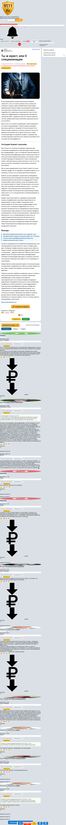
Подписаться (16, 319)
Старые (23, 329)
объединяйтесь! (15, 16)
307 (55, 53)
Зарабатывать (6, 68)
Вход (1, 39)
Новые (15, 329)
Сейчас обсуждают (16, 41)
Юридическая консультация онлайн (9, 18)
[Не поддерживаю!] (9, 357)
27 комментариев (20, 306)
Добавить (34, 824)
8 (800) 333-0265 (46, 43)
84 (53, 50)
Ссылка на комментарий (6, 344)
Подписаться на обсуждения (32, 325)
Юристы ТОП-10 (5, 41)
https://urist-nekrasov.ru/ (8, 302)
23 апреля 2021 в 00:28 (7, 64)
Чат (1, 346)
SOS (19, 44)
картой (26, 394)
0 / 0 (21, 315)
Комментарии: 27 (10, 325)
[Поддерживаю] (1, 357)
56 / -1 (7, 312)
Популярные (6, 329)
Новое (26, 41)
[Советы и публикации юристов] (8, 8)
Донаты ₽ (25, 319)
